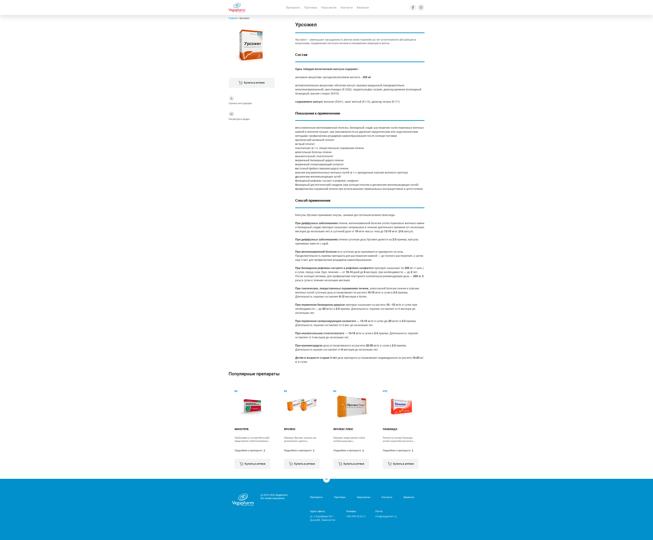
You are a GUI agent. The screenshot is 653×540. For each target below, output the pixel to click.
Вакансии (363, 7)
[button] (252, 464)
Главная (233, 18)
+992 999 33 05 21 (356, 516)
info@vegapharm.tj (385, 516)
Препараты (293, 7)
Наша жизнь (329, 7)
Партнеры (310, 7)
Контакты (347, 7)
